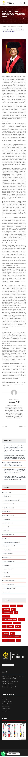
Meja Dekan (7, 523)
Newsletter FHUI (8, 534)
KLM (4, 626)
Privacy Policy (5, 711)
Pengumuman (8, 546)
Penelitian (17, 636)
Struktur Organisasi (7, 701)
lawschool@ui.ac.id (11, 687)
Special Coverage (9, 580)
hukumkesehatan (8, 612)
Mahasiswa (17, 629)
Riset (5, 573)
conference (6, 609)
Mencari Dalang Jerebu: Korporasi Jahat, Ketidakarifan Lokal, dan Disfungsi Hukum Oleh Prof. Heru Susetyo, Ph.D (15, 471)
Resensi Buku (7, 569)
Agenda (6, 492)
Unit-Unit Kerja (6, 708)
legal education (7, 629)
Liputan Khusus (8, 515)
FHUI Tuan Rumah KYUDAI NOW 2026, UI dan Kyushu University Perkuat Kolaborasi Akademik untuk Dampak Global (15, 477)
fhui (13, 609)
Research (6, 565)
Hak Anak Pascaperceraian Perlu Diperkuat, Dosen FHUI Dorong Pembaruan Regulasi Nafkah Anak (13, 464)
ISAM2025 (21, 619)
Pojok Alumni (7, 553)
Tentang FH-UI (6, 699)
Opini (19, 19)
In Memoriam (7, 508)
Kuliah (17, 626)
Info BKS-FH (7, 511)
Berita (15, 19)
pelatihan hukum (7, 636)
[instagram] (10, 753)
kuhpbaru (11, 626)
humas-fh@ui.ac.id (11, 685)
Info (16, 612)
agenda (13, 605)
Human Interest (8, 504)
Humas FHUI (7, 19)
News (5, 527)
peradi (5, 640)
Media (6, 519)
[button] (3, 753)
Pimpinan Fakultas (7, 704)
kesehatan (16, 623)
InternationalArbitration (10, 619)
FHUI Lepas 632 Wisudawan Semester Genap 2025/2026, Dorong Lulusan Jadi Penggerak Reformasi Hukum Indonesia (14, 457)
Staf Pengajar (5, 706)
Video (5, 592)
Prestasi (6, 557)
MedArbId (6, 633)
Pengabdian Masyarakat (10, 542)
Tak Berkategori (8, 584)
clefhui (19, 605)
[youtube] (8, 753)
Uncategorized (8, 588)
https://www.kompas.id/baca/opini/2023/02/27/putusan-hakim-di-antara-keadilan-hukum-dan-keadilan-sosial (14, 384)
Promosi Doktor (8, 561)
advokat (6, 605)
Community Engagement (11, 500)
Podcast (6, 550)
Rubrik (6, 576)
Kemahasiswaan (7, 623)
